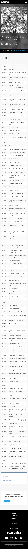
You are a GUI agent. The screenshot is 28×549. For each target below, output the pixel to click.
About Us (14, 518)
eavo (12, 50)
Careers (14, 520)
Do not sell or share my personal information (14, 544)
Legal (14, 525)
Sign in (7, 501)
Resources (14, 523)
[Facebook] (21, 538)
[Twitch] (16, 538)
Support (14, 513)
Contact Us (14, 515)
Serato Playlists (5, 50)
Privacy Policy (14, 528)
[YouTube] (6, 538)
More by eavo (7, 480)
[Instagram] (11, 538)
